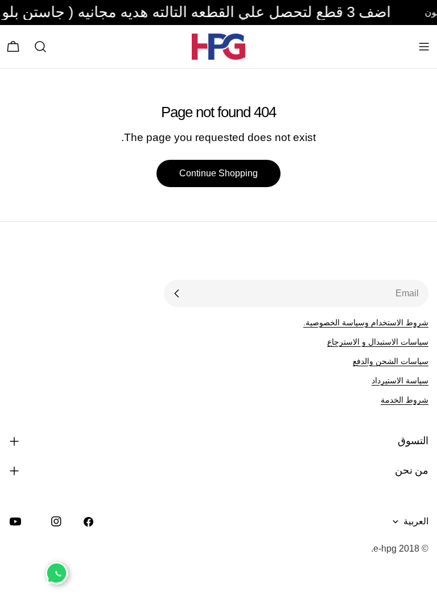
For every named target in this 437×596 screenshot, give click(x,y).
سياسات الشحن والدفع (390, 361)
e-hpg (385, 548)
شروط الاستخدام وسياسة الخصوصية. (365, 322)
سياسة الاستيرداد (400, 380)
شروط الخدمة (404, 399)
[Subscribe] (177, 293)
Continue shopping (218, 173)
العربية (415, 521)
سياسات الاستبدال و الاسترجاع (377, 341)
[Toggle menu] (424, 46)
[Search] (40, 46)
